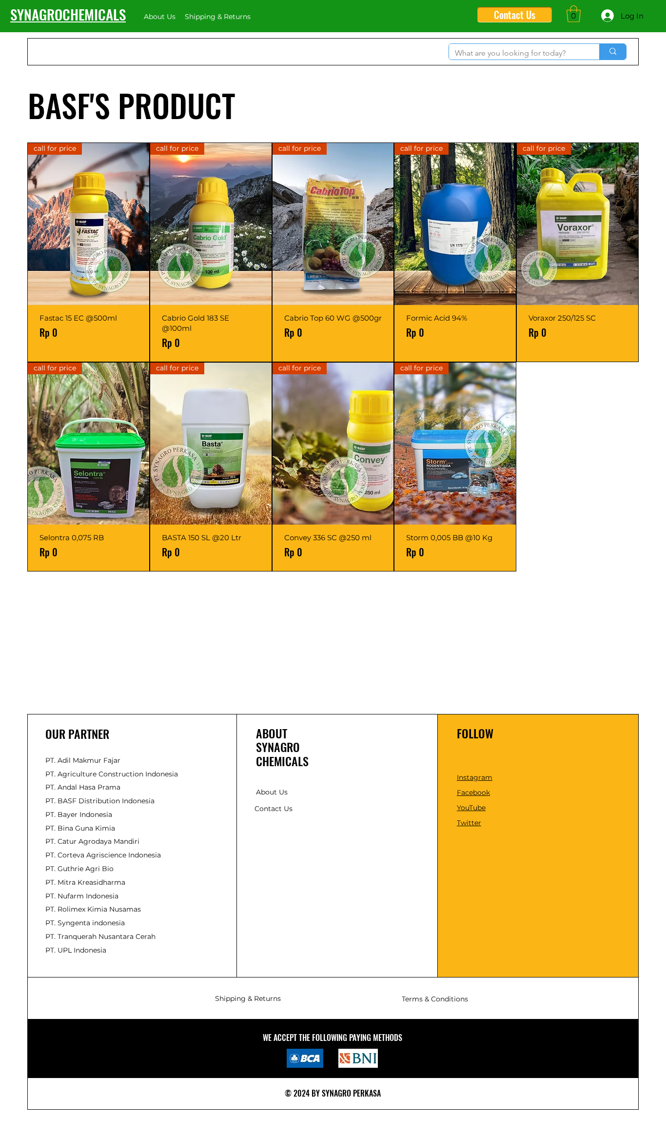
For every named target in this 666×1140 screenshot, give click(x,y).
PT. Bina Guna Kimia (80, 828)
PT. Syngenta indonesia (85, 922)
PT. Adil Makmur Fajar (82, 760)
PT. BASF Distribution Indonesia (100, 800)
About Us (272, 792)
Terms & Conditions (435, 999)
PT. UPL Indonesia (75, 950)
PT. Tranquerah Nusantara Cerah (100, 936)
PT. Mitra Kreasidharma (85, 882)
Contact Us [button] (274, 808)
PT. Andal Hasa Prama (82, 787)
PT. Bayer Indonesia (78, 814)
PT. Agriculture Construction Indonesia (111, 774)
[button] (574, 13)
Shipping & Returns (248, 998)
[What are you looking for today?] (612, 52)
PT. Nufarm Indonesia (81, 896)
